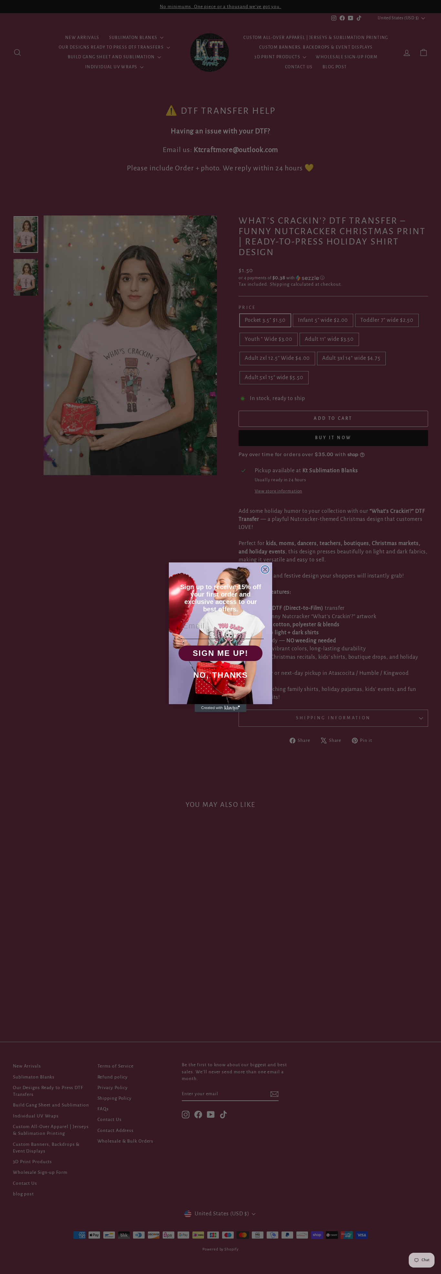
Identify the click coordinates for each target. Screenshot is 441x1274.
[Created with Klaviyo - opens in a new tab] (220, 708)
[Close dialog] (265, 569)
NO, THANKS (220, 675)
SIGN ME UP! (220, 653)
